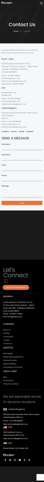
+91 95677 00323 (15, 314)
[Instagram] (15, 460)
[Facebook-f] (5, 460)
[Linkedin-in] (10, 460)
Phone (4, 175)
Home (16, 31)
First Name (6, 144)
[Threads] (29, 460)
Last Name (6, 154)
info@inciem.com (15, 317)
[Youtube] (20, 460)
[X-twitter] (24, 460)
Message (5, 186)
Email (4, 165)
